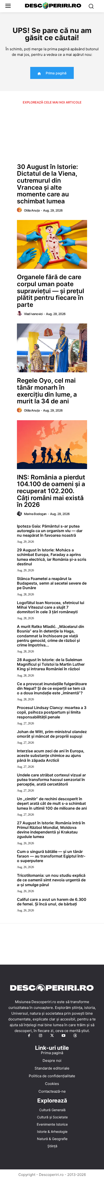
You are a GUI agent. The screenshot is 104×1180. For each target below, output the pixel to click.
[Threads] (75, 1035)
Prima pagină (52, 1053)
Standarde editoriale (52, 1068)
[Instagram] (40, 1035)
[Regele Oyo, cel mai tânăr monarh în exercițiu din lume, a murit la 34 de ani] (52, 347)
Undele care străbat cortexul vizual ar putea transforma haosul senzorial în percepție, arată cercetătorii (51, 780)
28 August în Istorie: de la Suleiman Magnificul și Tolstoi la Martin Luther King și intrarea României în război (51, 664)
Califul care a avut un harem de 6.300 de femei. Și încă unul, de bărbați (51, 901)
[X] (52, 1035)
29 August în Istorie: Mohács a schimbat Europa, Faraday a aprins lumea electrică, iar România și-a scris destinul (51, 557)
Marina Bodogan (35, 514)
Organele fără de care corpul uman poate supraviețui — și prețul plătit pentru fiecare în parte (50, 290)
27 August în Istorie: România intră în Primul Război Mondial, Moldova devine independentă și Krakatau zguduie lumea (51, 829)
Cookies (52, 1083)
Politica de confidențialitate (52, 1076)
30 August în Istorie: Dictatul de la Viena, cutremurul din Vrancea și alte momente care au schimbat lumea (47, 184)
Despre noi (52, 1060)
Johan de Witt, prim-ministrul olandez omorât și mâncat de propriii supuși (52, 734)
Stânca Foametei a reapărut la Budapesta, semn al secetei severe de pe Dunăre (52, 583)
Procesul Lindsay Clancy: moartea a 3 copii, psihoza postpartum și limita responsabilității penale (51, 712)
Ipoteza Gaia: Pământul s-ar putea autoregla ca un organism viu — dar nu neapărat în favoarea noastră (49, 531)
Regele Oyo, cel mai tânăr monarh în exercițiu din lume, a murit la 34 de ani (47, 391)
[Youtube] (63, 1035)
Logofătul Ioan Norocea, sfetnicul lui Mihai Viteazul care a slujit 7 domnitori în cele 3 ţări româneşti (50, 607)
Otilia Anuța (32, 210)
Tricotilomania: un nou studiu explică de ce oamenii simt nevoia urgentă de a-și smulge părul (51, 880)
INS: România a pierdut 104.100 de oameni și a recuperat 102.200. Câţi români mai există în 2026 (51, 490)
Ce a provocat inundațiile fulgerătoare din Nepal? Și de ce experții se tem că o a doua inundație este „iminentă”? (52, 688)
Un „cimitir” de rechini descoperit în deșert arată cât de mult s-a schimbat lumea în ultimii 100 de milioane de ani (52, 803)
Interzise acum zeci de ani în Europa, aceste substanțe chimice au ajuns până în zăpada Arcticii (50, 755)
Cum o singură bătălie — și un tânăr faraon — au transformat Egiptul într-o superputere (51, 856)
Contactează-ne (52, 1091)
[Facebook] (29, 1035)
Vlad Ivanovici (33, 314)
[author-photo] (20, 210)
